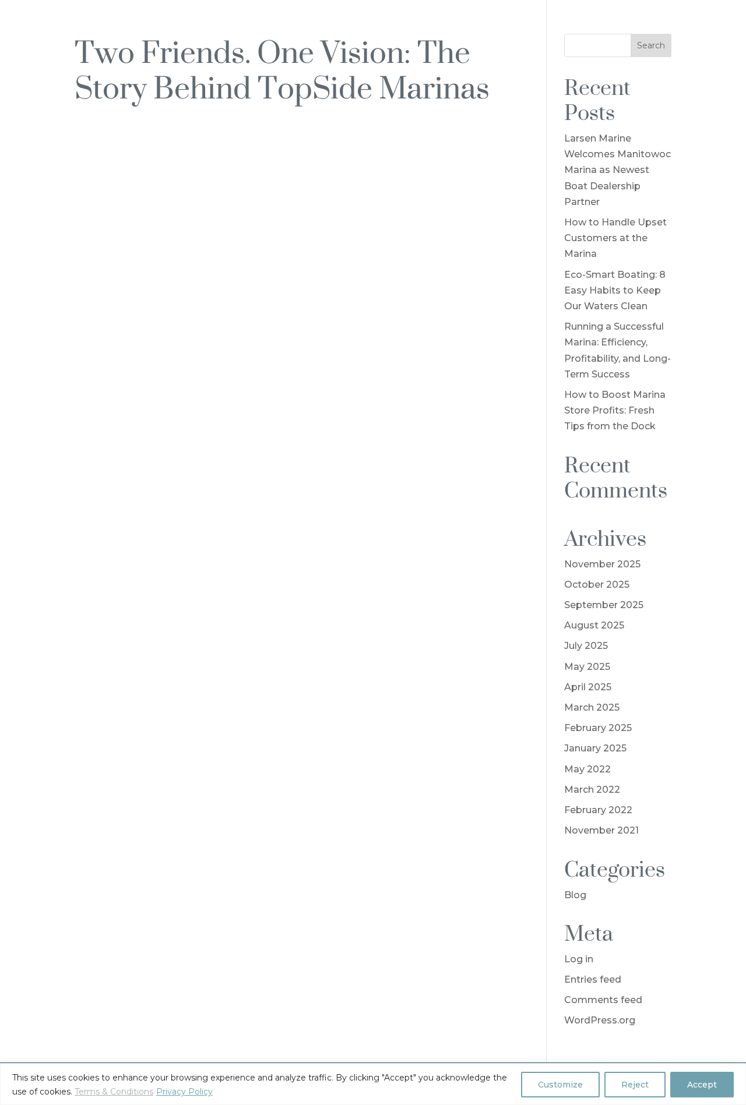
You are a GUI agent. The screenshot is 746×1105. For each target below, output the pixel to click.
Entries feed (592, 979)
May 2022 (587, 769)
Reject (635, 1084)
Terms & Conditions (114, 1091)
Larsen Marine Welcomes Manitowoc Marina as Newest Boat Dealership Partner (617, 170)
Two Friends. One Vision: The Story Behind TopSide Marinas (282, 69)
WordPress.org (599, 1020)
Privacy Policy (184, 1091)
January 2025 (595, 748)
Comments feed (603, 999)
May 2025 (587, 666)
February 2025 (598, 727)
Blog (575, 895)
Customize (560, 1084)
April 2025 (587, 687)
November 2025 (602, 564)
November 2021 (601, 830)
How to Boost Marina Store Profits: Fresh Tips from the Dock (615, 410)
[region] (373, 1084)
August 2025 (594, 625)
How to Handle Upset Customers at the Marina (615, 238)
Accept (702, 1084)
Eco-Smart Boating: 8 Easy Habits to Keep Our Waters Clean (615, 290)
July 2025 (586, 645)
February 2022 (598, 809)
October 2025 (596, 584)
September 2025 (603, 604)
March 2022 (592, 789)
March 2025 (592, 707)
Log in (578, 959)
